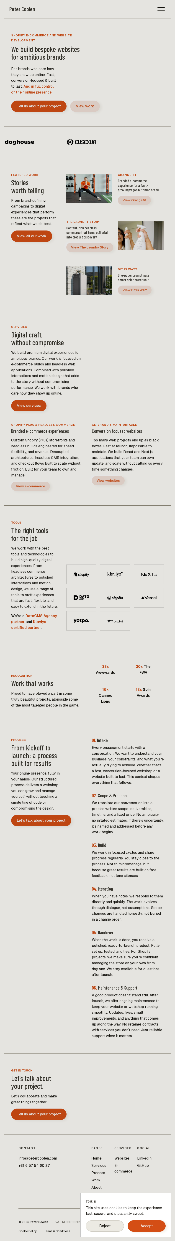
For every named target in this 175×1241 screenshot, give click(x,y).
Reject (105, 1225)
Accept (147, 1225)
